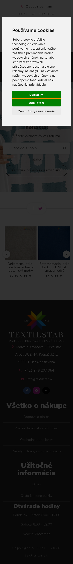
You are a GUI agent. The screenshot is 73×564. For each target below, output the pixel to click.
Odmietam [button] (36, 102)
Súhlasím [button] (36, 94)
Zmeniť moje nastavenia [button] (36, 111)
